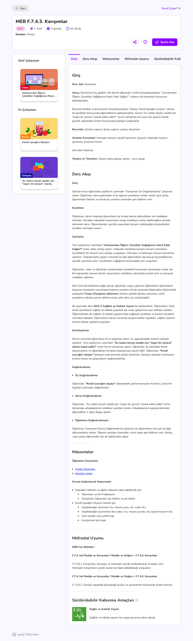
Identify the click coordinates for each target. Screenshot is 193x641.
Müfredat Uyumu (137, 59)
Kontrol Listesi (83, 473)
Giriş (74, 59)
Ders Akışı (90, 59)
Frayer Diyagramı (85, 469)
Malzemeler (111, 59)
